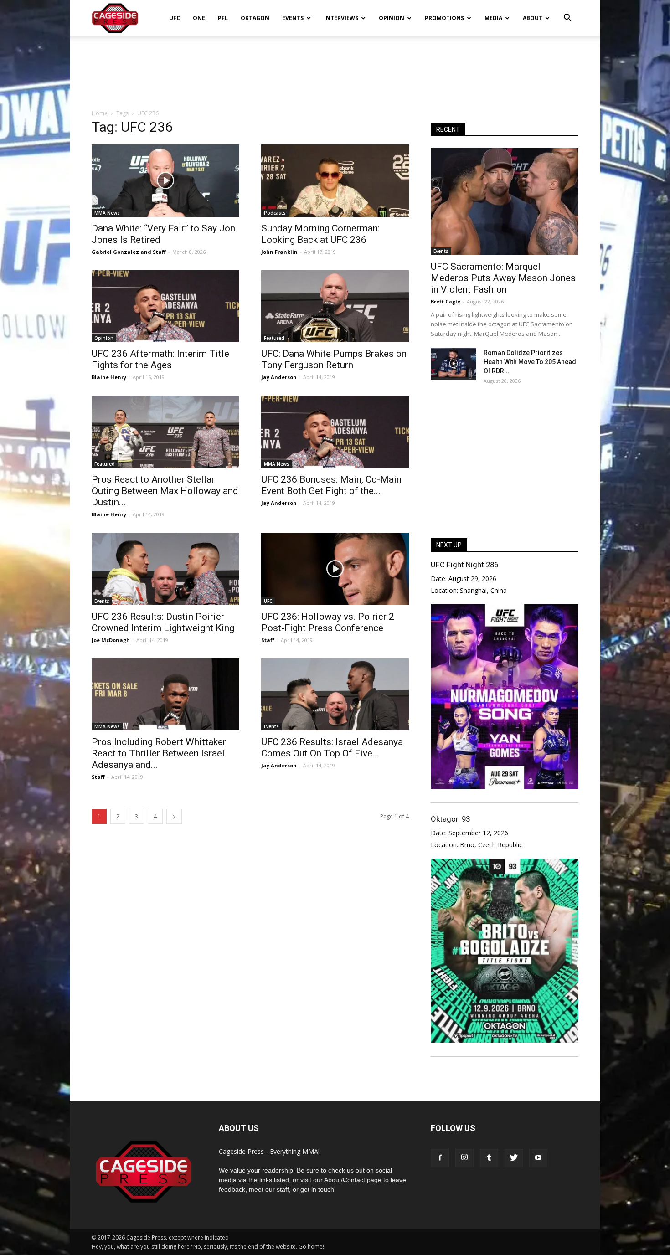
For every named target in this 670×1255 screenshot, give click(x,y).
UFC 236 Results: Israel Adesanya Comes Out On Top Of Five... (332, 747)
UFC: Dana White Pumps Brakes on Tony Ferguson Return (334, 359)
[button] (567, 12)
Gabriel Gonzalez (115, 251)
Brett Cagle (445, 301)
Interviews (341, 18)
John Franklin (279, 251)
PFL (223, 18)
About (532, 18)
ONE (199, 18)
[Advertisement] (335, 67)
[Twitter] (514, 1158)
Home (100, 113)
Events (293, 18)
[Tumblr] (489, 1158)
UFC (174, 18)
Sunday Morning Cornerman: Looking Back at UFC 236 (320, 234)
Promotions (444, 18)
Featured (274, 338)
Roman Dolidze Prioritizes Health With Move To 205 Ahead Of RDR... (530, 362)
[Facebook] (440, 1158)
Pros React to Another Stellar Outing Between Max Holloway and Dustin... (165, 491)
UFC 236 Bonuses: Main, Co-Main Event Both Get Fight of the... (331, 485)
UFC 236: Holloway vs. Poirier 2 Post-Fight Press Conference (327, 622)
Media (493, 18)
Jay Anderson (279, 377)
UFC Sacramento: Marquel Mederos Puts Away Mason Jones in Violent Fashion (503, 278)
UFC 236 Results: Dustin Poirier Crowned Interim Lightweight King (163, 622)
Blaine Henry (109, 377)
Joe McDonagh (111, 640)
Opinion (391, 18)
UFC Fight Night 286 (464, 564)
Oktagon (255, 18)
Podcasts (275, 213)
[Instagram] (464, 1158)
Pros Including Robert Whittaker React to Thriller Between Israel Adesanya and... (159, 753)
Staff (159, 251)
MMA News (107, 213)
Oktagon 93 (450, 818)
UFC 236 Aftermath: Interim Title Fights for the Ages (160, 359)
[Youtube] (538, 1158)
